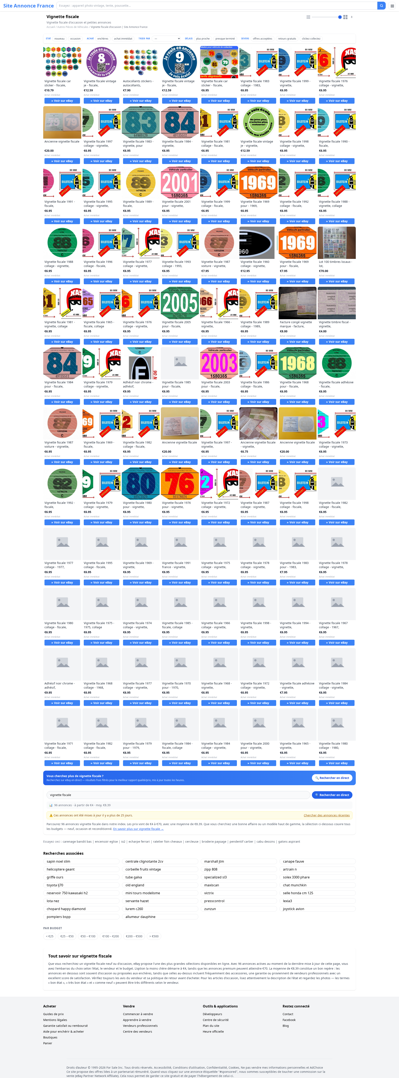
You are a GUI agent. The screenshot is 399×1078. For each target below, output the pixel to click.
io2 (123, 841)
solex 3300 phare (296, 877)
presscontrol (214, 901)
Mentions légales (55, 1020)
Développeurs (212, 1014)
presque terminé (225, 38)
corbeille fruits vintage (143, 869)
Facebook (289, 1020)
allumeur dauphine (140, 916)
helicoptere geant (61, 869)
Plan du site (211, 1026)
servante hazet (137, 901)
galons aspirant (289, 841)
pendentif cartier (241, 841)
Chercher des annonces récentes (327, 815)
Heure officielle (213, 1031)
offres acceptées (262, 38)
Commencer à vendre (138, 1014)
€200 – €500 (134, 936)
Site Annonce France (28, 5)
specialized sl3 (215, 877)
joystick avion (293, 909)
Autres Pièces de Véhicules (72, 27)
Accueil (51, 27)
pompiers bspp (59, 916)
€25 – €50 (67, 936)
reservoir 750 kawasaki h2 (67, 893)
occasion (75, 38)
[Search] (381, 6)
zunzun (210, 909)
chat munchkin (295, 885)
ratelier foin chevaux (167, 841)
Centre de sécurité (216, 1020)
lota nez (53, 901)
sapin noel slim (58, 861)
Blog (286, 1026)
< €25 (49, 936)
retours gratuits (287, 38)
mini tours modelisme (143, 893)
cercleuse (191, 841)
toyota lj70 (55, 885)
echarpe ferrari (139, 841)
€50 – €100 (88, 936)
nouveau (59, 38)
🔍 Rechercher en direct (332, 795)
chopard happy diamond (66, 909)
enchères (102, 38)
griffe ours (55, 877)
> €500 (154, 936)
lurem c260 (134, 909)
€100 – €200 (110, 936)
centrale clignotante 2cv (144, 861)
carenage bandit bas (77, 841)
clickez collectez (311, 38)
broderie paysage (214, 841)
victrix (209, 893)
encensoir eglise (106, 841)
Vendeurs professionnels (140, 1026)
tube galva (134, 877)
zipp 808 (210, 869)
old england (135, 885)
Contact (288, 1014)
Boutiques (50, 1037)
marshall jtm (214, 861)
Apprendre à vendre (137, 1020)
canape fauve (293, 861)
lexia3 (287, 901)
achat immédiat (123, 38)
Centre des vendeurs (137, 1031)
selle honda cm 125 (298, 893)
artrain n (290, 869)
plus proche (203, 38)
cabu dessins (266, 841)
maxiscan (211, 885)
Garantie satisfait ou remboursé (65, 1026)
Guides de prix (53, 1014)
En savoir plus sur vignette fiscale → (138, 829)
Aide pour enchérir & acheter (63, 1031)
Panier (47, 1043)
